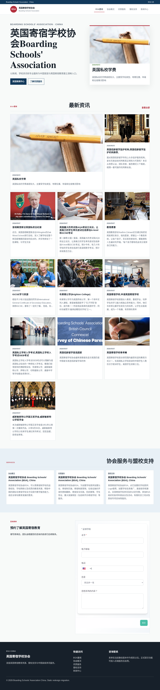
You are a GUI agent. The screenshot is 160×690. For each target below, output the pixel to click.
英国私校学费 (104, 70)
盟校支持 (133, 9)
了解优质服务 (36, 81)
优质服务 (122, 9)
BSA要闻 (99, 9)
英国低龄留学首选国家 (71, 352)
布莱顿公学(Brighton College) (75, 294)
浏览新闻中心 (18, 81)
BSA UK (151, 2)
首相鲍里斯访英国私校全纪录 (27, 227)
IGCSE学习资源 (20, 294)
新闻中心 (144, 9)
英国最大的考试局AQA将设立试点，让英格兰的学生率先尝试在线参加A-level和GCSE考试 (79, 230)
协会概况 (110, 9)
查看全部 (146, 108)
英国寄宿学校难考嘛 (117, 352)
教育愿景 (111, 227)
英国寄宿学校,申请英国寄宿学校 (123, 294)
